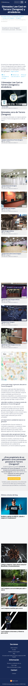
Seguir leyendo (15, 71)
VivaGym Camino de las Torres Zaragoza (12, 140)
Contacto (14, 673)
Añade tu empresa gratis (14, 651)
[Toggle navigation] (25, 2)
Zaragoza (18, 18)
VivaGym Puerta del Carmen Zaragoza (11, 253)
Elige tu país (15, 680)
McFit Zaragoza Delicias (8, 231)
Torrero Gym (5, 106)
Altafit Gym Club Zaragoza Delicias (11, 299)
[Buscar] (22, 2)
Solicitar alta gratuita (14, 478)
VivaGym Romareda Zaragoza (9, 186)
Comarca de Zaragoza (8, 18)
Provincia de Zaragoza (18, 16)
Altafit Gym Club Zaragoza (8, 208)
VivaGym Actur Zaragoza (8, 322)
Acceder (14, 649)
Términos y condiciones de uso (14, 663)
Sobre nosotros (14, 647)
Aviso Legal (14, 665)
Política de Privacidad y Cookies (14, 667)
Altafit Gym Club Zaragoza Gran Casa (11, 345)
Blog (14, 653)
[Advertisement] (14, 49)
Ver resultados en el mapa (5, 76)
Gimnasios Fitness (5, 16)
